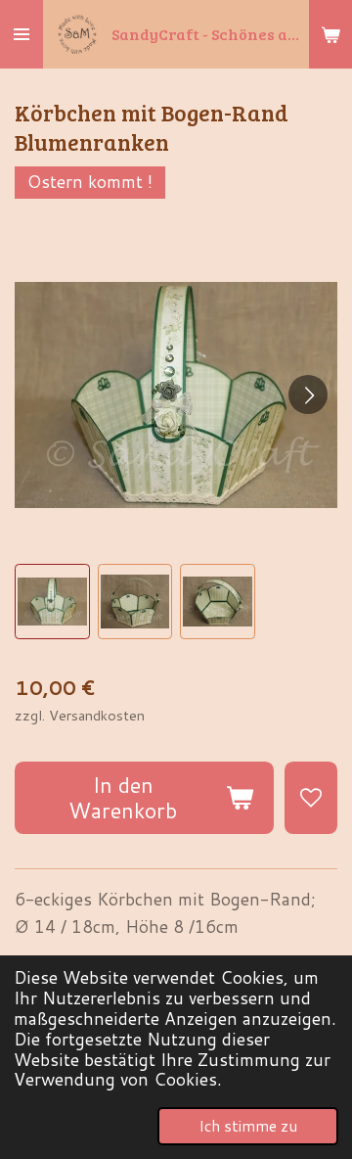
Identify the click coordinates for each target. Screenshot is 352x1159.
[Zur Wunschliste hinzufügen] (311, 798)
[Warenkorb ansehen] (330, 34)
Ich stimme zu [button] (247, 1125)
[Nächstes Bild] (308, 394)
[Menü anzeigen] (21, 34)
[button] (52, 601)
